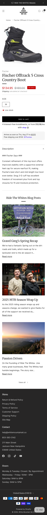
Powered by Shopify (23, 509)
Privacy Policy (8, 404)
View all (22, 382)
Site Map (6, 419)
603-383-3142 (9, 437)
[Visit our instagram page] (9, 456)
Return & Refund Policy (12, 400)
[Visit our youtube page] (21, 456)
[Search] (39, 11)
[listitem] (23, 3)
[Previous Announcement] (3, 2)
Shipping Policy (9, 416)
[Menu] (3, 11)
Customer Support (10, 412)
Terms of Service (10, 408)
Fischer (5, 71)
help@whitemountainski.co (14, 432)
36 (6, 104)
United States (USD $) (22, 493)
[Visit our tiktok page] (15, 456)
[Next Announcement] (43, 2)
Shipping (5, 91)
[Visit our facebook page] (3, 456)
